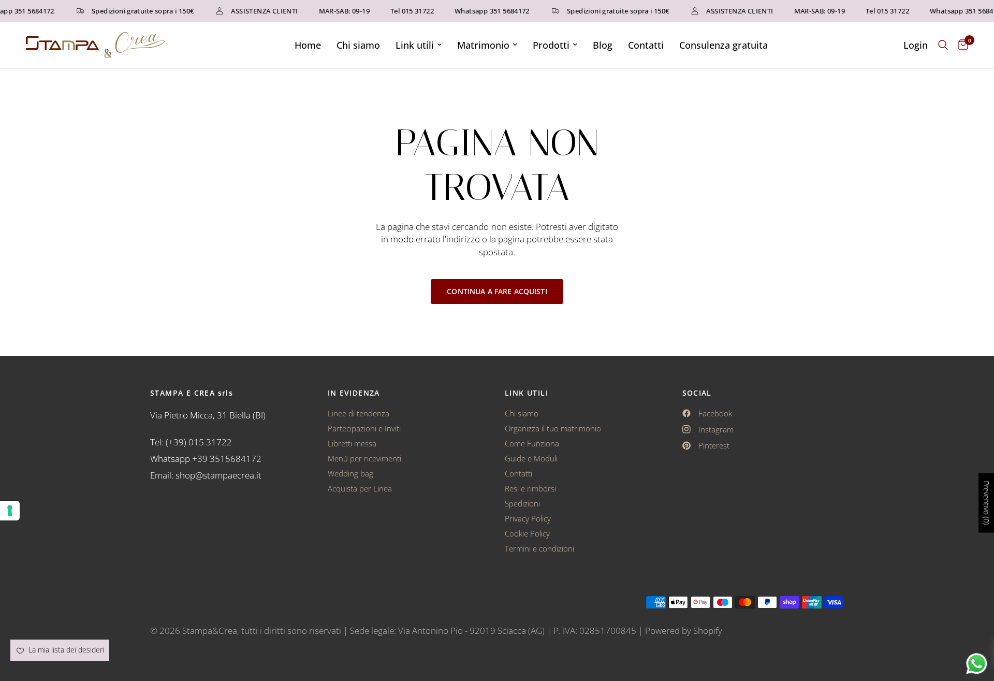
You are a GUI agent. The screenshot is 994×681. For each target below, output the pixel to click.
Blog (602, 45)
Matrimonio (483, 45)
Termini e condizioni (539, 548)
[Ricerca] (943, 45)
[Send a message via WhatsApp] (976, 663)
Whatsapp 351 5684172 (487, 11)
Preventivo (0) (986, 503)
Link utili (415, 45)
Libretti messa (352, 443)
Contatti (646, 45)
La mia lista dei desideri (65, 650)
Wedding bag (350, 473)
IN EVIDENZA (354, 393)
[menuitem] (308, 45)
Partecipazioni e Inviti (364, 428)
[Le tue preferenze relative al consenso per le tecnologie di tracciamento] (10, 510)
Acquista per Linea (360, 488)
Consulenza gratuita (723, 45)
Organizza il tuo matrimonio (553, 428)
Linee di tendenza (358, 413)
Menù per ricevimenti (364, 458)
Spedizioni (522, 503)
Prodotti (551, 45)
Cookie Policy (527, 533)
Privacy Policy (528, 518)
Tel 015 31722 (407, 11)
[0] (960, 45)
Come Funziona (532, 443)
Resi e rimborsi (530, 488)
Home (308, 45)
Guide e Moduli (531, 458)
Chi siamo (358, 45)
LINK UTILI (526, 393)
